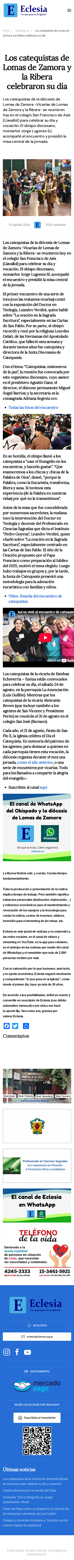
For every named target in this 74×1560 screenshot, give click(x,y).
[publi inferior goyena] (37, 1165)
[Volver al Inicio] (26, 10)
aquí (43, 787)
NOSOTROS (40, 1325)
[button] (69, 10)
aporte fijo (13, 1011)
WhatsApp (14, 952)
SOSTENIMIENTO (40, 1371)
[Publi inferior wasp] (37, 1205)
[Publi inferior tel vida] (37, 1253)
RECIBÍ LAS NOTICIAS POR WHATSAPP (37, 1404)
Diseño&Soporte (36, 1554)
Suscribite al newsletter (40, 1418)
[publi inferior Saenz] (37, 1086)
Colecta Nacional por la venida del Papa (29, 1490)
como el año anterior (35, 762)
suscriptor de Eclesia (35, 1000)
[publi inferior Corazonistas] (37, 1126)
